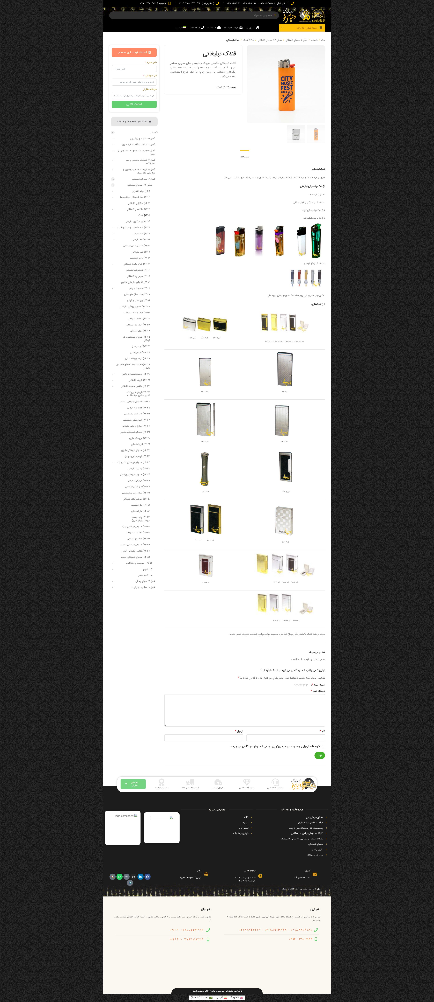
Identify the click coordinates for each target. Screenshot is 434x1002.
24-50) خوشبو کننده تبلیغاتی (136, 499)
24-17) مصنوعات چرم (139, 288)
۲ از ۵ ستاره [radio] (304, 685)
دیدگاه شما (318, 691)
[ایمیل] (315, 874)
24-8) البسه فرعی (141, 233)
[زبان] (206, 874)
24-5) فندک (248, 40)
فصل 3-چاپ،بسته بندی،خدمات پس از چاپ (136, 152)
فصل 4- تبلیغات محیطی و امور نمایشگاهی (140, 161)
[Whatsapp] (119, 877)
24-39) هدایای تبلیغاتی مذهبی (135, 432)
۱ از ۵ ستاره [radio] (307, 685)
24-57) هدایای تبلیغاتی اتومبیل (135, 545)
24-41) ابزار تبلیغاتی (140, 444)
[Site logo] (303, 15)
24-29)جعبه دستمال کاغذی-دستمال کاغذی (133, 366)
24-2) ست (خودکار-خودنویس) (135, 197)
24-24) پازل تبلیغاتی (140, 331)
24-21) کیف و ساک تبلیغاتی (137, 313)
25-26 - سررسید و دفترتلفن (139, 563)
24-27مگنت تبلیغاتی (140, 352)
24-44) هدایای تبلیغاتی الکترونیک (133, 462)
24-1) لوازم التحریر (141, 191)
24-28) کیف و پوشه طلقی (137, 358)
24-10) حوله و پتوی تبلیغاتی (136, 246)
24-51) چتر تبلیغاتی (140, 505)
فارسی (198, 877)
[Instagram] (133, 877)
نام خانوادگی (151, 75)
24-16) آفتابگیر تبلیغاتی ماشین (135, 282)
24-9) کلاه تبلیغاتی (141, 239)
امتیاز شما (318, 685)
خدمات (314, 40)
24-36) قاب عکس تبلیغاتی (137, 414)
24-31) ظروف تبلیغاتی (139, 380)
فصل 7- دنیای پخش (145, 581)
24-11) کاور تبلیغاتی (141, 252)
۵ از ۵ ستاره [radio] (295, 685)
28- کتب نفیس (145, 575)
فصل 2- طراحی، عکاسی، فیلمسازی (138, 144)
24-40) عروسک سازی (139, 438)
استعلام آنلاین (134, 104)
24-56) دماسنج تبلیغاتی (138, 539)
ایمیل (239, 731)
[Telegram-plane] (126, 877)
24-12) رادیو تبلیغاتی (140, 258)
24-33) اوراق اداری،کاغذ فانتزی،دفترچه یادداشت (138, 394)
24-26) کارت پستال (140, 346)
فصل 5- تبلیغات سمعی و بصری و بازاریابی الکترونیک (139, 171)
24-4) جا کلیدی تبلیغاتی (138, 209)
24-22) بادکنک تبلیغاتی (139, 319)
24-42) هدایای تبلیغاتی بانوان (135, 450)
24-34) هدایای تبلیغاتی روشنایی (134, 401)
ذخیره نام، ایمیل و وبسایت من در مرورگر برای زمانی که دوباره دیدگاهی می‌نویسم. (275, 746)
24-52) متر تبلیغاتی (140, 511)
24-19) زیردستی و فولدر (138, 300)
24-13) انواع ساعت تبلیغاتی (136, 264)
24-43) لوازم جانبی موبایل (137, 456)
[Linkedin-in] (140, 877)
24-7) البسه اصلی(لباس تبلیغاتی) (133, 227)
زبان (199, 871)
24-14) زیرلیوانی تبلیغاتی (138, 270)
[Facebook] (147, 877)
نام (322, 731)
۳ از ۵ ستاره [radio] (301, 685)
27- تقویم (147, 569)
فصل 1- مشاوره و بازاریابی (142, 138)
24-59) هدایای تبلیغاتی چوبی (135, 557)
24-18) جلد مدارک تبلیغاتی (137, 294)
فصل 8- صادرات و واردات (143, 587)
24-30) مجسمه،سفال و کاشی (136, 374)
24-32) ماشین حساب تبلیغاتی (135, 386)
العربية (182, 877)
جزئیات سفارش (150, 89)
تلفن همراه (152, 62)
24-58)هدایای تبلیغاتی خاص (136, 551)
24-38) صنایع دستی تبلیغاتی (136, 426)
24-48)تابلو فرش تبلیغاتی (137, 487)
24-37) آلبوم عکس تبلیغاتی (136, 420)
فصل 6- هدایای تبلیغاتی (296, 40)
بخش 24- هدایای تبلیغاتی (270, 40)
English (190, 877)
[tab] (244, 155)
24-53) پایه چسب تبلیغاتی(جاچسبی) (141, 518)
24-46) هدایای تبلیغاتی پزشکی (135, 474)
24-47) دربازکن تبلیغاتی (138, 481)
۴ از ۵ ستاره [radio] (298, 685)
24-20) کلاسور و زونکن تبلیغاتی (135, 306)
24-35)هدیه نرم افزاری (138, 408)
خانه (323, 40)
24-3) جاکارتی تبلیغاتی (139, 203)
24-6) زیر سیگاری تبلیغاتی (137, 221)
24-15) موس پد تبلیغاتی (138, 276)
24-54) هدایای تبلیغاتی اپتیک (135, 526)
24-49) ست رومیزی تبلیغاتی (136, 493)
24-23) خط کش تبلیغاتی (138, 325)
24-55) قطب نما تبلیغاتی (138, 532)
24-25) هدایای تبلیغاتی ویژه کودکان (136, 338)
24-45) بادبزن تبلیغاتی (139, 468)
